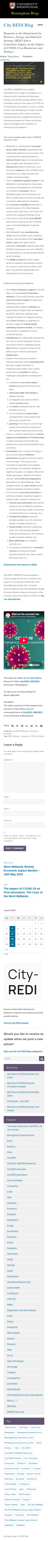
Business (16, 736)
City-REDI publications (21, 731)
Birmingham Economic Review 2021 (19, 1437)
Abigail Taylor (10, 1427)
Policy (10, 1316)
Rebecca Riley (10, 1494)
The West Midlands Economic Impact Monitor (23, 1509)
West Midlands (13, 1389)
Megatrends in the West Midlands (21, 1310)
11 (12, 934)
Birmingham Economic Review (20, 1135)
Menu (40, 25)
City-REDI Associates (16, 1169)
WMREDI (20, 1525)
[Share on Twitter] (17, 726)
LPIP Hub (11, 1299)
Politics (10, 1322)
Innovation (9, 1478)
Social (10, 1355)
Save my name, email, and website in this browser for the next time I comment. (22, 838)
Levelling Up (12, 1293)
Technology (12, 1367)
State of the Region (15, 1361)
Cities (9, 1152)
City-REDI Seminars (13, 1458)
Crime (9, 1192)
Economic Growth (12, 1468)
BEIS (10, 736)
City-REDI (24, 681)
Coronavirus (34, 731)
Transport (11, 1372)
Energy (10, 1226)
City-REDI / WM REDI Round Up (21, 1163)
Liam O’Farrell (10, 1489)
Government (12, 1254)
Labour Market (13, 1288)
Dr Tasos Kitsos (34, 678)
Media (10, 1305)
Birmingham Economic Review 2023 (19, 1442)
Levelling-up (24, 1484)
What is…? (12, 1401)
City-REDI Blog (18, 25)
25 (12, 944)
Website (8, 821)
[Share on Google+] (27, 726)
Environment (12, 1231)
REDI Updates (13, 1333)
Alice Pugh (23, 1427)
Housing (11, 1265)
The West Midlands (35, 1504)
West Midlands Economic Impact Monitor (25, 1395)
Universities (12, 1384)
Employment (12, 1220)
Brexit (9, 1141)
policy (21, 1489)
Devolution (12, 1203)
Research (11, 1344)
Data (9, 1197)
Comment (9, 760)
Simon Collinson (11, 1504)
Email (7, 809)
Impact (10, 1271)
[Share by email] (41, 726)
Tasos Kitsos (13, 56)
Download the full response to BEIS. (20, 565)
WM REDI (35, 681)
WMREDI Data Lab (15, 1412)
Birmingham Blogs (25, 13)
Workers (41, 736)
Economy (37, 1468)
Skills (9, 1350)
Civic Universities (14, 1180)
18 (12, 939)
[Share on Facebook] (12, 726)
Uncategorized (13, 1378)
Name (7, 797)
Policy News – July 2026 (18, 1101)
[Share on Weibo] (36, 726)
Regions (11, 1338)
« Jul (6, 954)
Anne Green (35, 1427)
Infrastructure (12, 1276)
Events (10, 1242)
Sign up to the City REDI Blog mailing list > (23, 1051)
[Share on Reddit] (31, 726)
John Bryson (32, 1478)
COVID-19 (33, 736)
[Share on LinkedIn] (22, 726)
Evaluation (11, 1237)
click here (14, 695)
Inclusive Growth (33, 1473)
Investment (20, 1478)
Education (11, 1214)
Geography (12, 1248)
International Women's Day (19, 1282)
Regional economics (12, 1499)
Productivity (12, 1327)
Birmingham (9, 1432)
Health (10, 1259)
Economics (8, 734)
